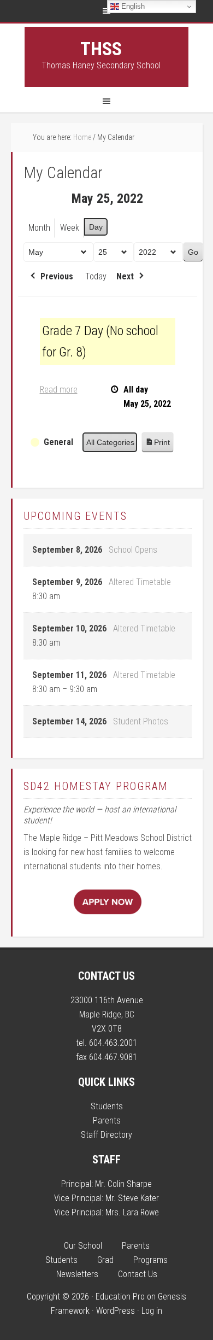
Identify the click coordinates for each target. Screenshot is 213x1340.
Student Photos (140, 721)
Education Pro (120, 1296)
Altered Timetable (140, 582)
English (132, 6)
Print (157, 445)
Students (107, 1106)
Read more (59, 389)
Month (39, 228)
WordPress (115, 1311)
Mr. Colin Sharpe (123, 1184)
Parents (107, 1120)
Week (69, 228)
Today (95, 276)
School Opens (133, 550)
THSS (101, 49)
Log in (151, 1311)
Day (96, 227)
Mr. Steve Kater (132, 1198)
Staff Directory (106, 1135)
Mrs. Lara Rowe (132, 1212)
